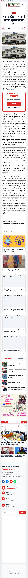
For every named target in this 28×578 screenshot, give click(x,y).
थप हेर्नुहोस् (23, 422)
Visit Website (14, 103)
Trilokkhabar (18, 572)
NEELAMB (16, 573)
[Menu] (2, 5)
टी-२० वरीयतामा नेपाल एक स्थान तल (12, 351)
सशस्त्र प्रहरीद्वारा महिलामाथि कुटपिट (12, 270)
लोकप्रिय (20, 359)
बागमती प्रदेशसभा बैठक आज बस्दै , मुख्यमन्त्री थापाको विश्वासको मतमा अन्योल (7, 457)
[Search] (22, 5)
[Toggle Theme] (25, 5)
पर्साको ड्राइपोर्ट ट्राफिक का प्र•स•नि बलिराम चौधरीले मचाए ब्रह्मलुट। (13, 250)
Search (22, 512)
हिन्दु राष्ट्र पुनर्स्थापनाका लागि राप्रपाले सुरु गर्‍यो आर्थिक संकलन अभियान (13, 290)
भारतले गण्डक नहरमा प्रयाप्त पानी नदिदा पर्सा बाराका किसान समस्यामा (14, 331)
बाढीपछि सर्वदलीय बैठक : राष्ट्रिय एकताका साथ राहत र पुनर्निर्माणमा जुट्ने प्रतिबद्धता (12, 443)
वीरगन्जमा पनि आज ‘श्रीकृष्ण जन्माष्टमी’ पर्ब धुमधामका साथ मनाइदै (13, 310)
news (14, 13)
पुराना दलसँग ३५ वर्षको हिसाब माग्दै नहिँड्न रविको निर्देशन (21, 456)
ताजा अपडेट (8, 359)
